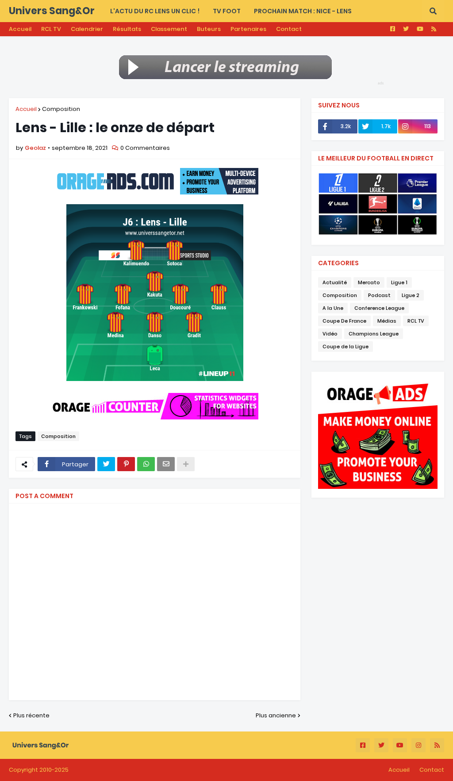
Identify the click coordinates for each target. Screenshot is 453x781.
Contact (289, 29)
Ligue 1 (399, 282)
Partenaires (248, 29)
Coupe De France (344, 320)
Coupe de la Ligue (345, 346)
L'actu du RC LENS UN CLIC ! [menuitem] (155, 11)
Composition (61, 109)
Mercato (369, 282)
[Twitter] (106, 464)
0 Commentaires (145, 148)
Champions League (374, 333)
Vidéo (330, 333)
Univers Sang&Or (52, 11)
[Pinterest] (126, 464)
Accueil (20, 29)
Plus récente (31, 715)
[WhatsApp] (146, 464)
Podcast (379, 295)
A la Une (332, 308)
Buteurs (209, 29)
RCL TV (51, 29)
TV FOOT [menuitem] (227, 11)
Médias (386, 320)
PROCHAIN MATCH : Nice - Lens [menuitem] (303, 11)
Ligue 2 (410, 295)
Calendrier (87, 29)
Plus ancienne (276, 715)
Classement (169, 29)
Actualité (334, 282)
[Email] (166, 464)
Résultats (127, 29)
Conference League (379, 308)
